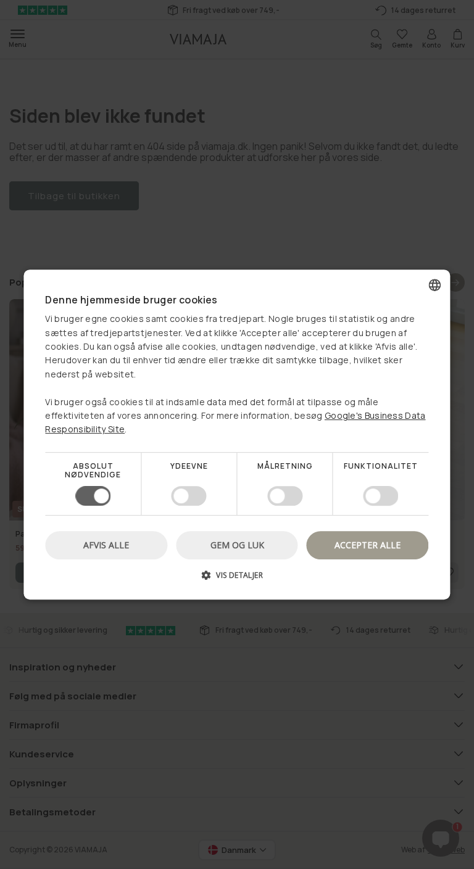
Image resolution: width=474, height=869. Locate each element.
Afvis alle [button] (106, 545)
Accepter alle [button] (368, 545)
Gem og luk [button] (237, 545)
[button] (236, 579)
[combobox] (435, 285)
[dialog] (236, 435)
